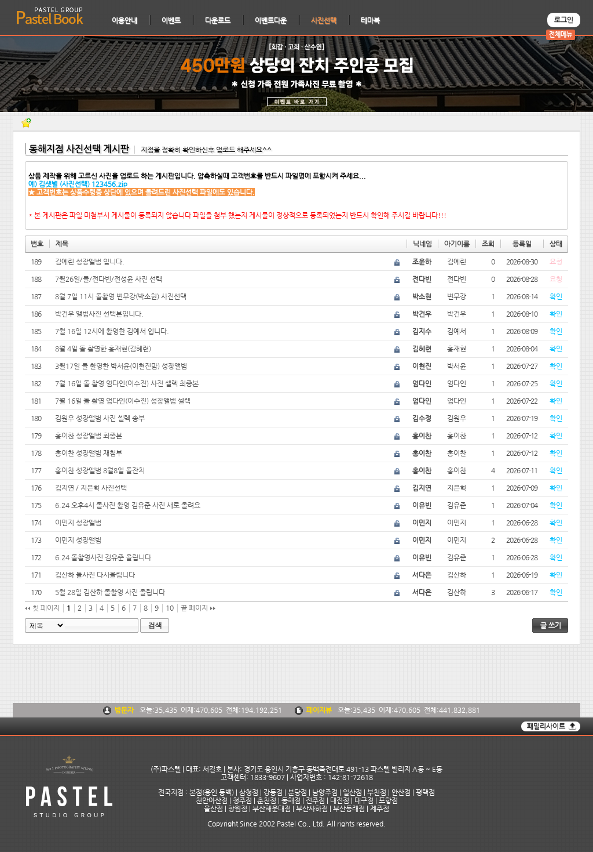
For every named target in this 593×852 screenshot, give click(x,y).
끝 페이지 (195, 608)
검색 (155, 625)
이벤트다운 (271, 20)
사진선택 (323, 20)
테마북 (370, 20)
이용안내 (124, 20)
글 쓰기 (550, 625)
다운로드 (217, 20)
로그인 (563, 20)
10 (170, 608)
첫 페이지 (45, 608)
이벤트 (171, 20)
